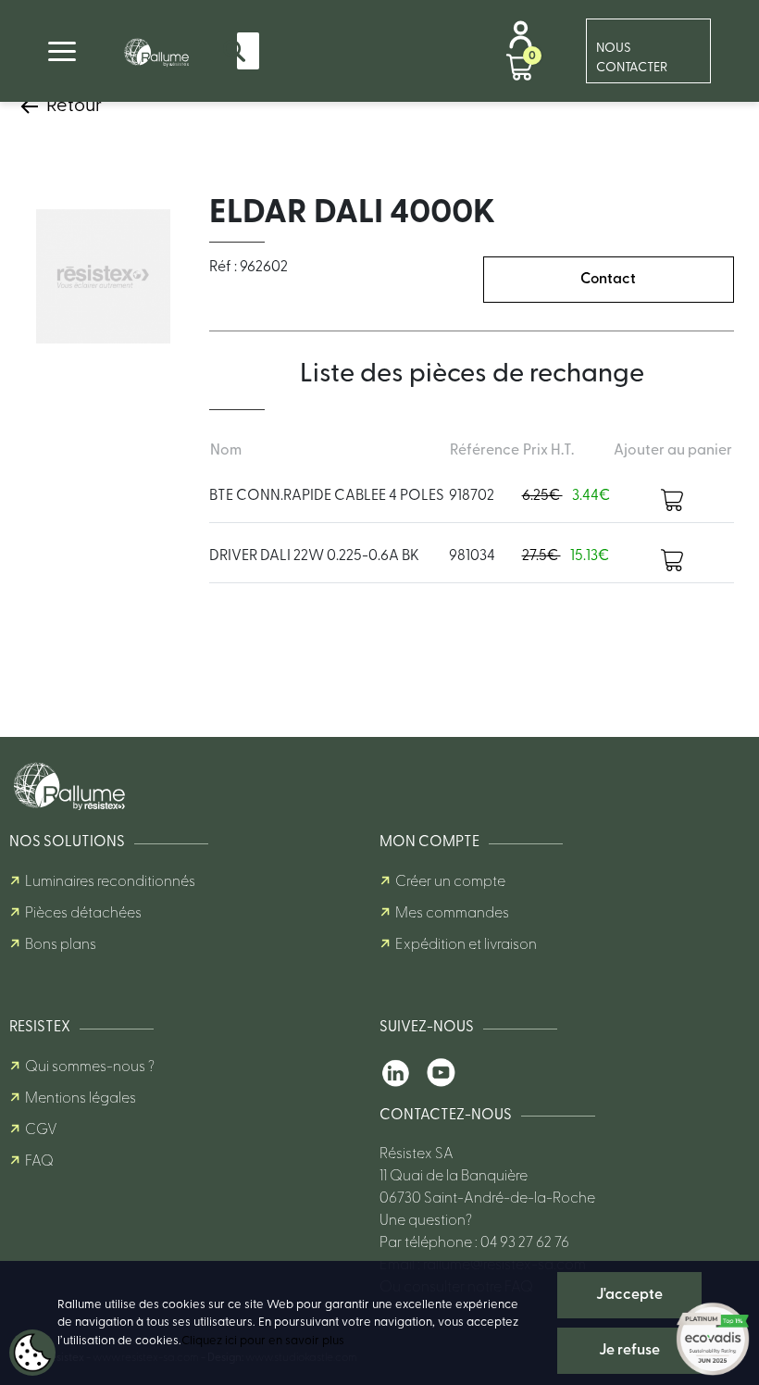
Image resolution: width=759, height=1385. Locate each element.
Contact (608, 279)
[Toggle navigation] (62, 51)
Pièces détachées (83, 913)
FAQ (39, 1161)
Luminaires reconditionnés (110, 882)
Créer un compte (450, 882)
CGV (41, 1130)
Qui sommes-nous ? (90, 1067)
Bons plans (60, 945)
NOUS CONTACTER (631, 58)
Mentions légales (80, 1099)
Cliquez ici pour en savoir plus (262, 1341)
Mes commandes (452, 913)
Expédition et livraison (466, 945)
